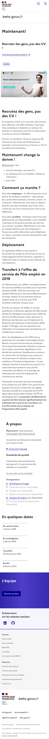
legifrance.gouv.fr (9, 717)
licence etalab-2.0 (8, 736)
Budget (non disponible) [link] (21, 490)
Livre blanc (6, 652)
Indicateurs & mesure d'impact (13, 675)
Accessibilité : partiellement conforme (16, 728)
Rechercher (38, 3)
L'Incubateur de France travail (20, 433)
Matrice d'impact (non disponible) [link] (25, 494)
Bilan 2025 (5, 647)
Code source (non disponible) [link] (23, 487)
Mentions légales (8, 724)
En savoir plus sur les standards (19, 473)
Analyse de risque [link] (18, 497)
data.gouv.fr (25, 717)
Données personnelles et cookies (28, 724)
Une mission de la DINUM (11, 656)
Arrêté (6, 64)
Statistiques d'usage (19, 483)
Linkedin (5, 623)
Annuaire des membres (10, 666)
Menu (45, 3)
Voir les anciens (11, 593)
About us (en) (7, 639)
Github (13, 623)
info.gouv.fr (7, 712)
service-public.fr (21, 712)
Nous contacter (7, 643)
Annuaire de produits (9, 671)
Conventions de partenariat (12, 679)
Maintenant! (8, 165)
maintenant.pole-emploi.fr (14, 54)
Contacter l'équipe (18, 448)
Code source (6, 684)
